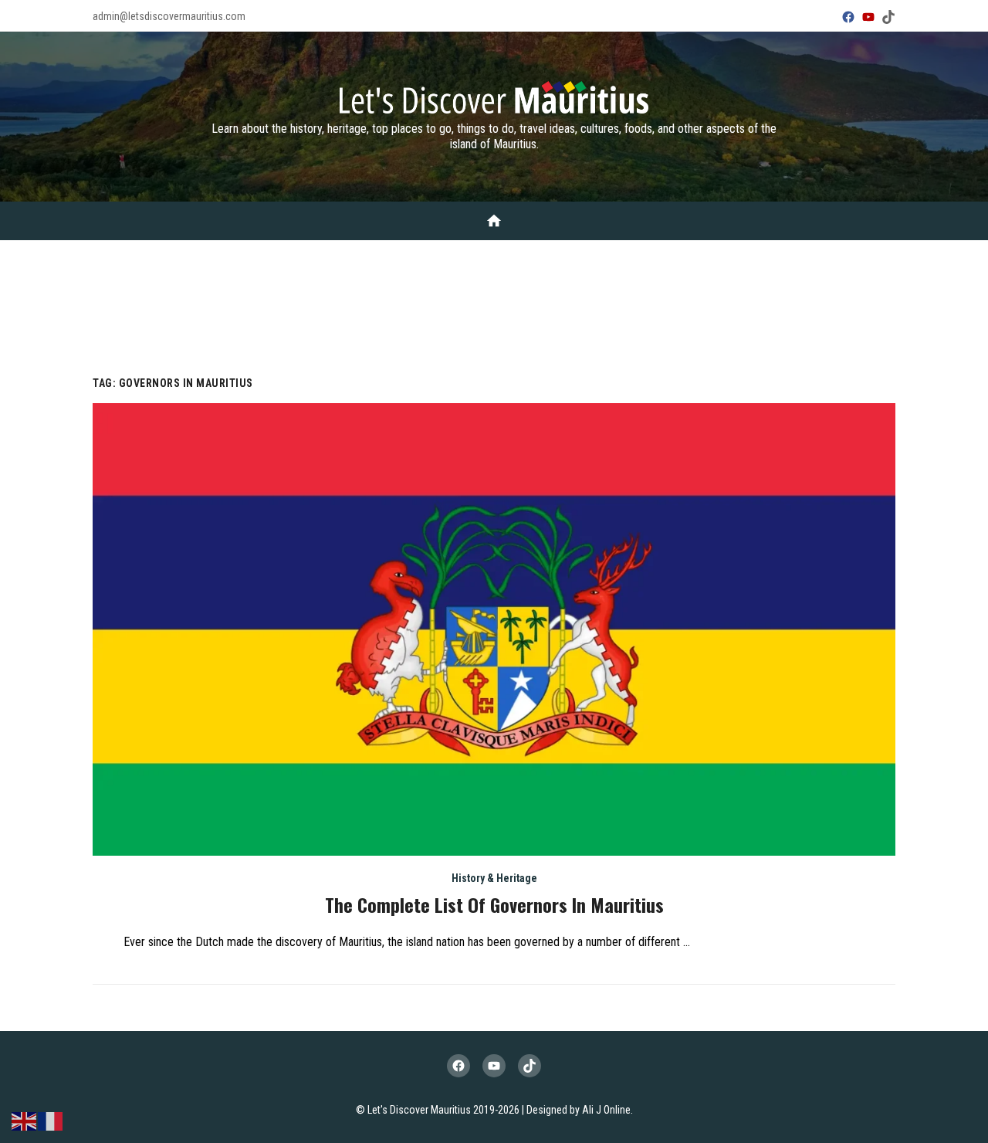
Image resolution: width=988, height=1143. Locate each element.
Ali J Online (606, 1110)
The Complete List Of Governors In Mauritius (494, 904)
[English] (25, 1120)
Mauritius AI (463, 294)
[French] (51, 1120)
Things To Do (314, 255)
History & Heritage (572, 255)
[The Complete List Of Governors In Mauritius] (494, 629)
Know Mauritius (220, 255)
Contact (536, 294)
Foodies (764, 255)
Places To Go (400, 255)
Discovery (478, 255)
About (143, 255)
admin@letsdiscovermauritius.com (169, 16)
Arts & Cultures (683, 255)
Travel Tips (832, 255)
